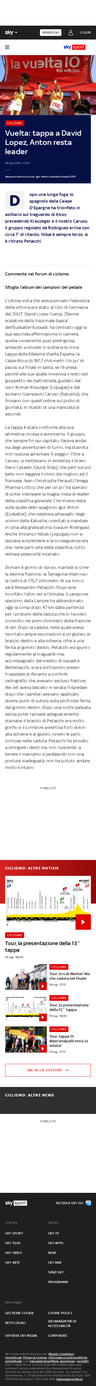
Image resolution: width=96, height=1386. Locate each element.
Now (52, 1253)
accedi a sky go (69, 1203)
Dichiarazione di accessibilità (62, 1323)
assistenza (67, 1361)
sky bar (54, 1262)
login (85, 32)
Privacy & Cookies (35, 1357)
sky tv (53, 1233)
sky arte (12, 1262)
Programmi (58, 1282)
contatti (83, 1361)
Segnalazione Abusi (69, 1379)
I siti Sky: (11, 1222)
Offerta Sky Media (21, 1336)
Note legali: (13, 1302)
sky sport (14, 1233)
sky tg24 (12, 1243)
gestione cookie (19, 1313)
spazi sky (56, 1272)
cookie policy (60, 1313)
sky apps (56, 1243)
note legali (15, 1323)
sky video (13, 1253)
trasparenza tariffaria (44, 1361)
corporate (57, 1336)
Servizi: (53, 1222)
